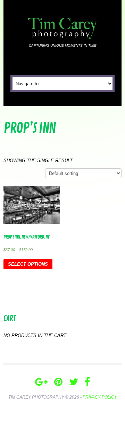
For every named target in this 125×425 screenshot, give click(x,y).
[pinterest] (58, 382)
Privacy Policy (100, 397)
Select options (28, 264)
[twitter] (73, 382)
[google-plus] (41, 382)
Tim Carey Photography (36, 397)
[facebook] (87, 382)
